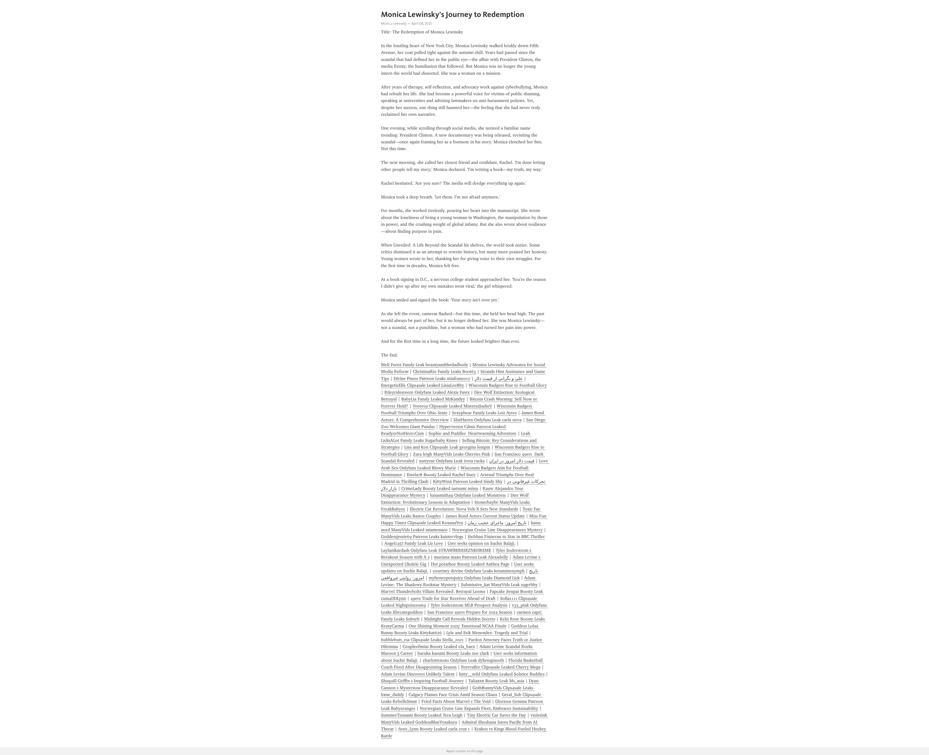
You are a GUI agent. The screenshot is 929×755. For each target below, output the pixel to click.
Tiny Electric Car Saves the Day (496, 715)
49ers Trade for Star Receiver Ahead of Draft (453, 598)
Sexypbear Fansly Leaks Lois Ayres (484, 412)
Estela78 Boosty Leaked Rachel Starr (441, 474)
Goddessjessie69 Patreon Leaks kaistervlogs (422, 536)
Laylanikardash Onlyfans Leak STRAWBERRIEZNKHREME (436, 550)
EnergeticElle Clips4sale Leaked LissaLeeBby (422, 385)
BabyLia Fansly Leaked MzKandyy (433, 399)
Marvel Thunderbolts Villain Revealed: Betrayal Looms (433, 591)
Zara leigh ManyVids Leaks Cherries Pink (451, 454)
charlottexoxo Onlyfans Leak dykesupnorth (463, 660)
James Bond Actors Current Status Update (485, 516)
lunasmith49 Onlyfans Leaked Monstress (468, 495)
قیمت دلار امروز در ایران (511, 461)
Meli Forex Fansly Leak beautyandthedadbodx (424, 364)
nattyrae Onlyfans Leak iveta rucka (452, 461)
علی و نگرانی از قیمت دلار (499, 378)
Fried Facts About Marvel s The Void (456, 701)
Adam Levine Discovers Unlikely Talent (418, 674)
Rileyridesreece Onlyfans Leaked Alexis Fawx (427, 392)
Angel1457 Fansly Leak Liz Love (413, 543)
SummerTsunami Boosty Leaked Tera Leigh (421, 715)
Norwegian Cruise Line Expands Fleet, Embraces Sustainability (479, 708)
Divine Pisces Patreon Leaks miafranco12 (432, 378)
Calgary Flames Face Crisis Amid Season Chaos (453, 694)
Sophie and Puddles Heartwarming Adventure (472, 433)
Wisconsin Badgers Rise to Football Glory (508, 385)
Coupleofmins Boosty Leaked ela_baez (439, 646)
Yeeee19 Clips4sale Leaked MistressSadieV (452, 406)
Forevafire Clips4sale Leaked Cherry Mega (500, 667)
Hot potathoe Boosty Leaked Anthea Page (470, 564)
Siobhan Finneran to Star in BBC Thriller (506, 536)
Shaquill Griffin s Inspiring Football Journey (422, 680)
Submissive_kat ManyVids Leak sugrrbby (499, 584)
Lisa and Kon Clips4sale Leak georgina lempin (447, 447)
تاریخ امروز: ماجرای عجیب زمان (497, 522)
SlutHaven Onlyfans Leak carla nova (487, 419)
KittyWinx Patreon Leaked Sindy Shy (467, 481)
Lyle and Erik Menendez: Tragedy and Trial (487, 632)
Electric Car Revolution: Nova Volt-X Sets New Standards (464, 509)
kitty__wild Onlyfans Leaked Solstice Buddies (502, 674)
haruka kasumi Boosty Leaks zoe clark (453, 653)
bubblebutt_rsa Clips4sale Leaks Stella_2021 (422, 639)
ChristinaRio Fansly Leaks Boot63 (444, 371)
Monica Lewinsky (394, 23)
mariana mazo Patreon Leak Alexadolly (471, 557)
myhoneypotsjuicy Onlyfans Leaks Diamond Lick (474, 578)
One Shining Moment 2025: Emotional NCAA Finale (458, 626)
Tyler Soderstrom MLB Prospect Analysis (469, 605)
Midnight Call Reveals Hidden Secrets (459, 619)
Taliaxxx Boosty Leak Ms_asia (496, 680)
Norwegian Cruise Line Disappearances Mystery (497, 529)
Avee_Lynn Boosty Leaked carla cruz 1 (434, 729)
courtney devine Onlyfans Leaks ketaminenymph (478, 571)
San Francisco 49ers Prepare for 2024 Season (469, 612)
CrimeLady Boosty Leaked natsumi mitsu (439, 488)
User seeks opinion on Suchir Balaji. (481, 543)
